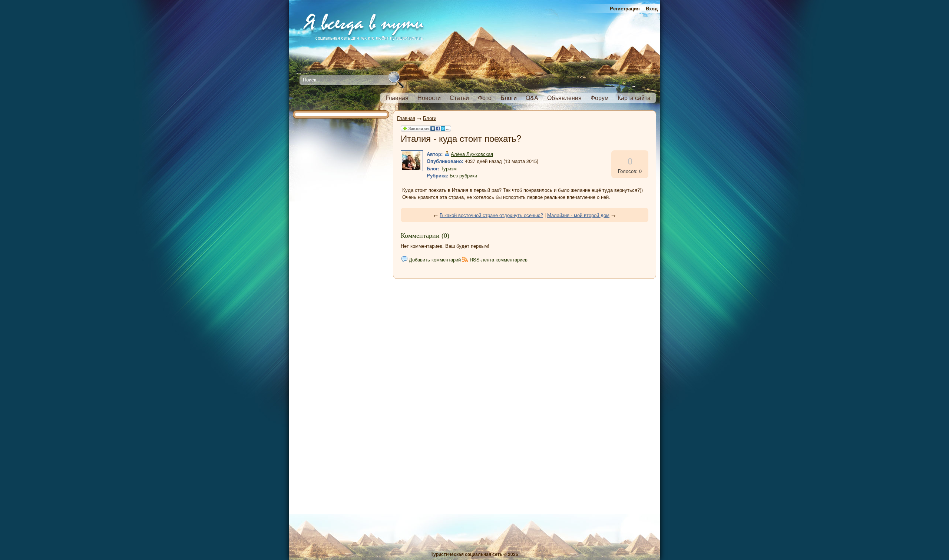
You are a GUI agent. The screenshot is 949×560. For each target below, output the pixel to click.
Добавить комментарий (435, 259)
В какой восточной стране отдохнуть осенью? (491, 215)
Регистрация (625, 8)
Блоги (429, 117)
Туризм (449, 168)
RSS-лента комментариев (499, 259)
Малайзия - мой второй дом (578, 215)
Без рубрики (463, 175)
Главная (406, 117)
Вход (652, 8)
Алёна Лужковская (472, 153)
